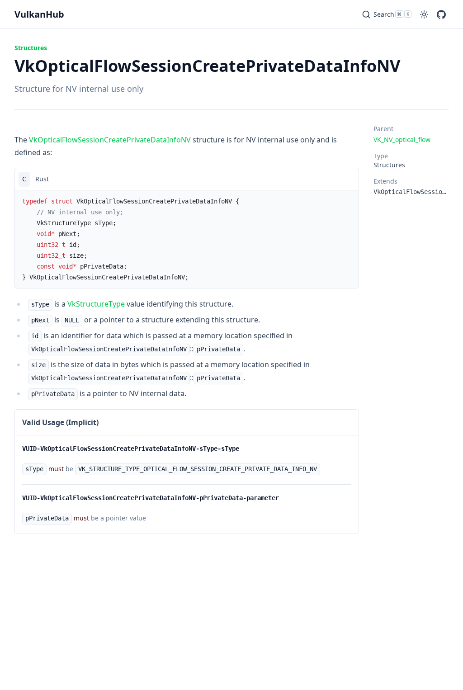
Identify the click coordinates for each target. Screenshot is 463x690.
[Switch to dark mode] (424, 14)
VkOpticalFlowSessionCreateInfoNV (411, 191)
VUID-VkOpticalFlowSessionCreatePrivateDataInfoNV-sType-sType (130, 448)
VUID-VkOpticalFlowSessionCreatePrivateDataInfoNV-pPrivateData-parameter (150, 497)
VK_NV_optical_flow (401, 139)
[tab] (24, 179)
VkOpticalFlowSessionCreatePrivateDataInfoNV (110, 140)
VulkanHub (39, 14)
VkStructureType (96, 304)
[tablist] (186, 179)
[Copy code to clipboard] (347, 179)
